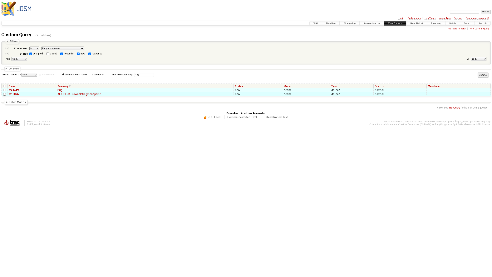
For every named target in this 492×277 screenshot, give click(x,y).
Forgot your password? (477, 18)
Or (468, 58)
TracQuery (454, 107)
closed (53, 53)
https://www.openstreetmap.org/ (473, 121)
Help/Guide (430, 18)
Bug (59, 90)
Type (334, 86)
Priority (379, 86)
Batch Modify (17, 101)
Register (458, 18)
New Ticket (416, 23)
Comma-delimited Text (242, 117)
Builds (452, 23)
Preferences (414, 18)
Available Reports (457, 29)
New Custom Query (479, 29)
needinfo (69, 53)
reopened (97, 53)
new (83, 53)
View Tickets (395, 23)
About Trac (445, 18)
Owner (288, 86)
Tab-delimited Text (276, 117)
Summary (62, 86)
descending (48, 74)
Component (21, 48)
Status (24, 53)
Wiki (315, 23)
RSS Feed (214, 117)
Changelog (349, 23)
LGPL (479, 124)
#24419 (14, 90)
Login (401, 18)
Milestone (434, 86)
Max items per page (122, 74)
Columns (13, 68)
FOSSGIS (411, 121)
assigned (38, 53)
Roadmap (436, 23)
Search (483, 23)
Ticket (13, 86)
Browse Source (371, 23)
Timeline (331, 23)
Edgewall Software (40, 124)
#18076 (14, 94)
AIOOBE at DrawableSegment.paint (79, 94)
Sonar (467, 23)
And (8, 58)
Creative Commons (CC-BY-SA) (414, 124)
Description (97, 74)
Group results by (11, 74)
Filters (13, 41)
